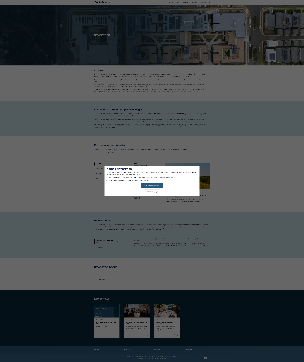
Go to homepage (152, 192)
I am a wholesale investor (152, 185)
